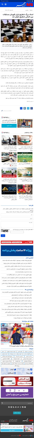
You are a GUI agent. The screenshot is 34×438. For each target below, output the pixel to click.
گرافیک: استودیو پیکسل (15, 435)
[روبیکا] (16, 407)
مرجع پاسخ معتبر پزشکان (7, 356)
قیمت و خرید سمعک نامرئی (17, 363)
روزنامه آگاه (17, 366)
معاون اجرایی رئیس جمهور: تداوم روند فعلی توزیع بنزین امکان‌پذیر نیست (17, 292)
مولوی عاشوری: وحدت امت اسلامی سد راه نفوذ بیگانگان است (19, 275)
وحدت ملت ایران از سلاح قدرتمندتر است (23, 272)
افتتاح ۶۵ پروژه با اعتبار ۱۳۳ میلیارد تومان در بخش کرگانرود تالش (18, 312)
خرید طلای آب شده (28, 354)
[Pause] (19, 126)
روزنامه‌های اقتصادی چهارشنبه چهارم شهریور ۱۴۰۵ (20, 346)
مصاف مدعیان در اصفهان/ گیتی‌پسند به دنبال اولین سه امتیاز (19, 269)
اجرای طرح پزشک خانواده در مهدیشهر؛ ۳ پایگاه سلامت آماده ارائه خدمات (17, 260)
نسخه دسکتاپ (17, 413)
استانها (31, 10)
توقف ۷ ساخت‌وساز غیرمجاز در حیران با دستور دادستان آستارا (19, 315)
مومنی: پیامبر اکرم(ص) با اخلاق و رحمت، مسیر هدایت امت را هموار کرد (17, 280)
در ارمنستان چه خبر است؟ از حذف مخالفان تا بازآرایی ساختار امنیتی (18, 266)
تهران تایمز (4, 363)
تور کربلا (11, 354)
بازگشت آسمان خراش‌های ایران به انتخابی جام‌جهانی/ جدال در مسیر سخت (17, 278)
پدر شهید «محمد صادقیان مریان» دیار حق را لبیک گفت (20, 301)
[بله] (23, 407)
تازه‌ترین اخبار (29, 258)
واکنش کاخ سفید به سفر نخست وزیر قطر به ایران (22, 298)
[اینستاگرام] (20, 407)
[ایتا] (9, 407)
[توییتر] (18, 407)
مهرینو (9, 363)
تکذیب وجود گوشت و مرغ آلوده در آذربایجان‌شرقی (22, 295)
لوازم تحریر (20, 351)
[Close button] (33, 424)
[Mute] (21, 126)
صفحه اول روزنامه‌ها (27, 321)
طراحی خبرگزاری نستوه (26, 435)
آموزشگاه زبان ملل (28, 363)
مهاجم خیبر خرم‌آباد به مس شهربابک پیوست (23, 318)
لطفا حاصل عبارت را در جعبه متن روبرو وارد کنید (23, 229)
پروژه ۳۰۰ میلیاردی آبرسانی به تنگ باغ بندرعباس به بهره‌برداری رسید (18, 303)
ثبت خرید (9, 126)
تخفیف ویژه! (12, 430)
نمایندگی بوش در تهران (7, 361)
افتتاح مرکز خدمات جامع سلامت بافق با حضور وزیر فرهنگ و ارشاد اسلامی (17, 283)
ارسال (3, 235)
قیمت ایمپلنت (16, 359)
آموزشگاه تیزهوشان (28, 361)
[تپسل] (2, 117)
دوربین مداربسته (19, 356)
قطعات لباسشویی (6, 359)
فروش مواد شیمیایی (27, 359)
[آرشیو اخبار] (11, 407)
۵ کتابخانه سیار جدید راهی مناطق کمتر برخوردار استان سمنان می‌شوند (17, 263)
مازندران (27, 10)
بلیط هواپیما (17, 361)
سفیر (3, 351)
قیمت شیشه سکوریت (11, 351)
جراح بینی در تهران (28, 351)
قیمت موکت (18, 354)
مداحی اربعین (29, 356)
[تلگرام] (25, 407)
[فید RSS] (14, 407)
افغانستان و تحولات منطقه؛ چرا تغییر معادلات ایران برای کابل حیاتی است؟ (17, 309)
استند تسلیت (4, 354)
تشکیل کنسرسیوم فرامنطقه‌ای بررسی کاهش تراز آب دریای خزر (19, 286)
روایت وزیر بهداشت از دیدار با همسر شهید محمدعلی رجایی (20, 306)
